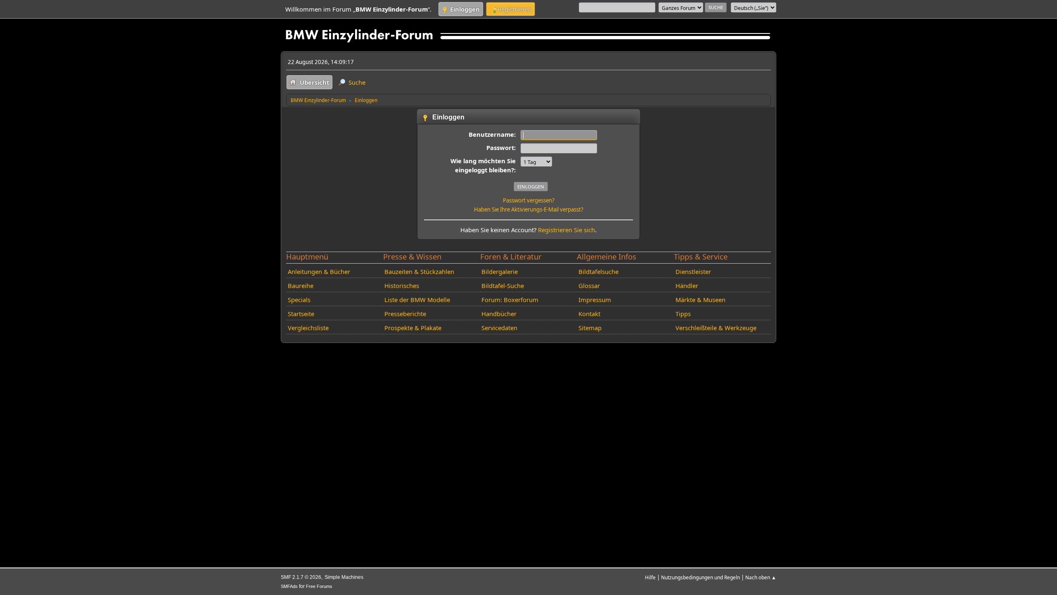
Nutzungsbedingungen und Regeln (700, 577)
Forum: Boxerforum (509, 299)
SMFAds (289, 586)
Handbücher (499, 313)
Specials (299, 299)
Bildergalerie (499, 271)
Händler (686, 285)
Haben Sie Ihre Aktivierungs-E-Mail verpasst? (528, 209)
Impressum (594, 299)
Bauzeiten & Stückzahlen (419, 271)
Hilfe (650, 577)
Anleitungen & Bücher (319, 271)
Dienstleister (693, 271)
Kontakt (589, 313)
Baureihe (300, 285)
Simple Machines (344, 577)
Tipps (683, 313)
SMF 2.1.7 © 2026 (301, 577)
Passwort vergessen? (529, 200)
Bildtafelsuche (598, 271)
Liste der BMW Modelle (417, 299)
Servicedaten (499, 328)
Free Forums (319, 586)
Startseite (301, 313)
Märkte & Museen (700, 299)
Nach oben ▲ (760, 577)
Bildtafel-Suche (502, 285)
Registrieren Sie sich (566, 230)
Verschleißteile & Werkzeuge (715, 328)
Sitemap (590, 328)
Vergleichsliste (308, 328)
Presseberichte (405, 313)
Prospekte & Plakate (412, 328)
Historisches (401, 285)
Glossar (589, 285)
